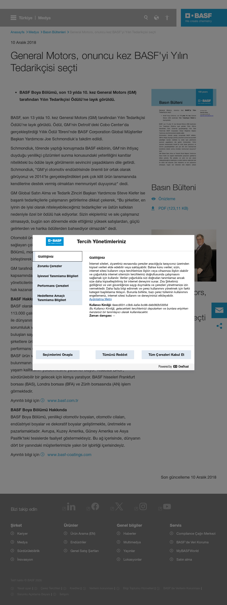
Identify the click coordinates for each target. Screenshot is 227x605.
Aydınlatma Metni (100, 299)
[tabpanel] (140, 289)
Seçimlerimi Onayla (58, 354)
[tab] (57, 256)
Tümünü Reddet (114, 354)
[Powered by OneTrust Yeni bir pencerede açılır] (175, 367)
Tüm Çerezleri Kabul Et (166, 354)
